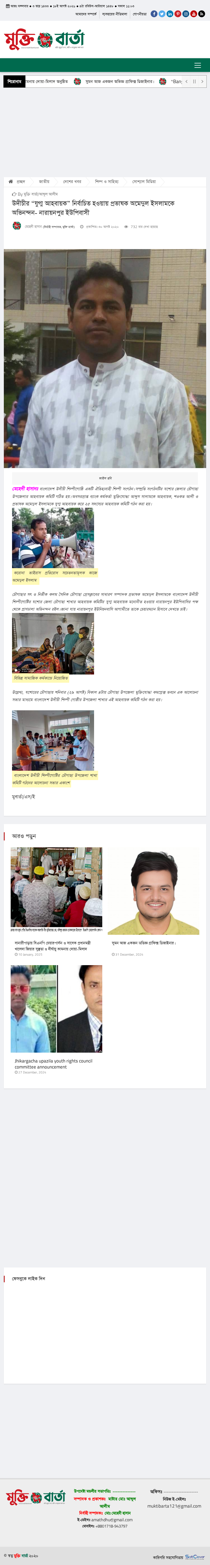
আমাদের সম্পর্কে (86, 14)
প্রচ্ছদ (20, 182)
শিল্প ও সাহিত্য (106, 182)
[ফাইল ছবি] (105, 358)
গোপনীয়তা (140, 14)
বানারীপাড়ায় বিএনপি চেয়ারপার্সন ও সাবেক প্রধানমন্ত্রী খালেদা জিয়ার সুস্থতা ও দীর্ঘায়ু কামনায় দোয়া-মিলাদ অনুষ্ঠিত (53, 949)
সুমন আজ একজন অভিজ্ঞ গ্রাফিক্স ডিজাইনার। (89, 81)
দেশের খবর (72, 182)
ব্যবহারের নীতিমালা (114, 14)
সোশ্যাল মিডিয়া (144, 182)
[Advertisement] (105, 132)
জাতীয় (44, 182)
